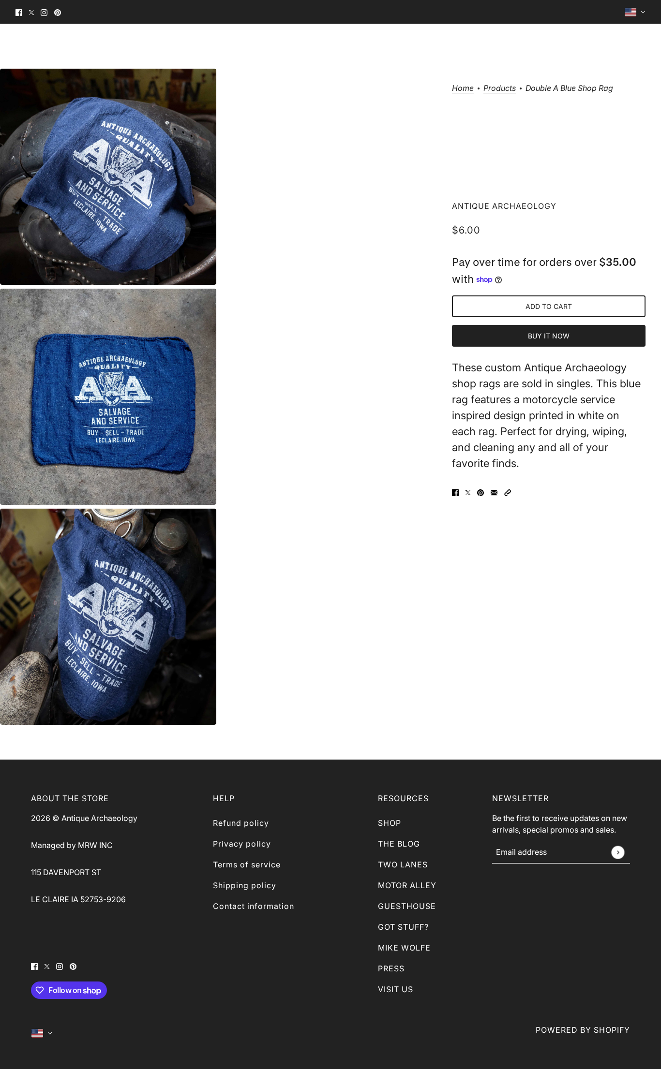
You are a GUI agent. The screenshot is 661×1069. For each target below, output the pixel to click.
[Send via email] (494, 492)
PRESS (391, 968)
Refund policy (241, 823)
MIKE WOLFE (404, 947)
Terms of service (247, 864)
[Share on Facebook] (455, 492)
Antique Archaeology (504, 206)
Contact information (253, 906)
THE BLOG (399, 844)
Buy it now (549, 336)
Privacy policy (242, 844)
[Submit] (617, 852)
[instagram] (44, 12)
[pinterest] (57, 12)
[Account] (623, 46)
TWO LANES (403, 864)
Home (463, 88)
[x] (31, 12)
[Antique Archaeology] (37, 45)
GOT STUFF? (403, 927)
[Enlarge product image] (108, 177)
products (499, 88)
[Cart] (641, 46)
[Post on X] (468, 492)
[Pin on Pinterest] (480, 492)
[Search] (606, 46)
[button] (507, 492)
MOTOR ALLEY (407, 885)
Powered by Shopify (583, 1030)
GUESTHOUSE (407, 906)
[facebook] (19, 12)
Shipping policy (244, 885)
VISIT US (395, 989)
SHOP (389, 823)
